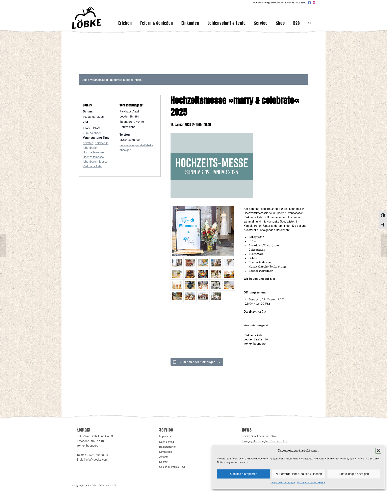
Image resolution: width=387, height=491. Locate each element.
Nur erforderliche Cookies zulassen (299, 473)
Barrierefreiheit (167, 446)
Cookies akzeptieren (243, 473)
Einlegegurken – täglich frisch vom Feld (265, 441)
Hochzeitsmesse (93, 152)
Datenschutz (166, 441)
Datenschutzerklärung (311, 483)
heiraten (88, 143)
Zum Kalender (92, 133)
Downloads (165, 452)
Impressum (165, 436)
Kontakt (163, 462)
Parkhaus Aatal (92, 166)
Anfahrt (163, 457)
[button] (378, 451)
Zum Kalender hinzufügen (197, 362)
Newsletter (276, 2)
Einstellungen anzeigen (354, 473)
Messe (103, 161)
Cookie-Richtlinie (283, 483)
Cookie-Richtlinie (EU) (172, 467)
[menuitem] (125, 17)
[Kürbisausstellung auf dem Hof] (384, 245)
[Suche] (309, 17)
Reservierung (261, 2)
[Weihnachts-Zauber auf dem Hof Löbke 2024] (3, 245)
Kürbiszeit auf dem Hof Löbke (259, 436)
